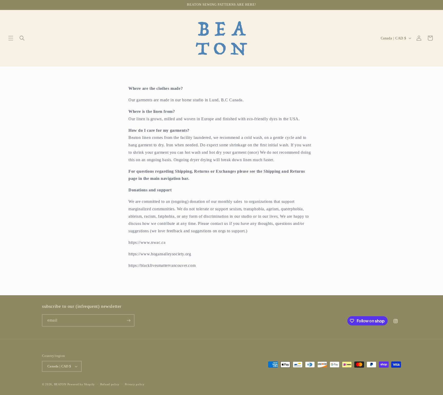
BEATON (60, 384)
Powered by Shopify (81, 384)
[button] (10, 38)
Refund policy (109, 384)
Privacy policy (135, 384)
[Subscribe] (128, 320)
